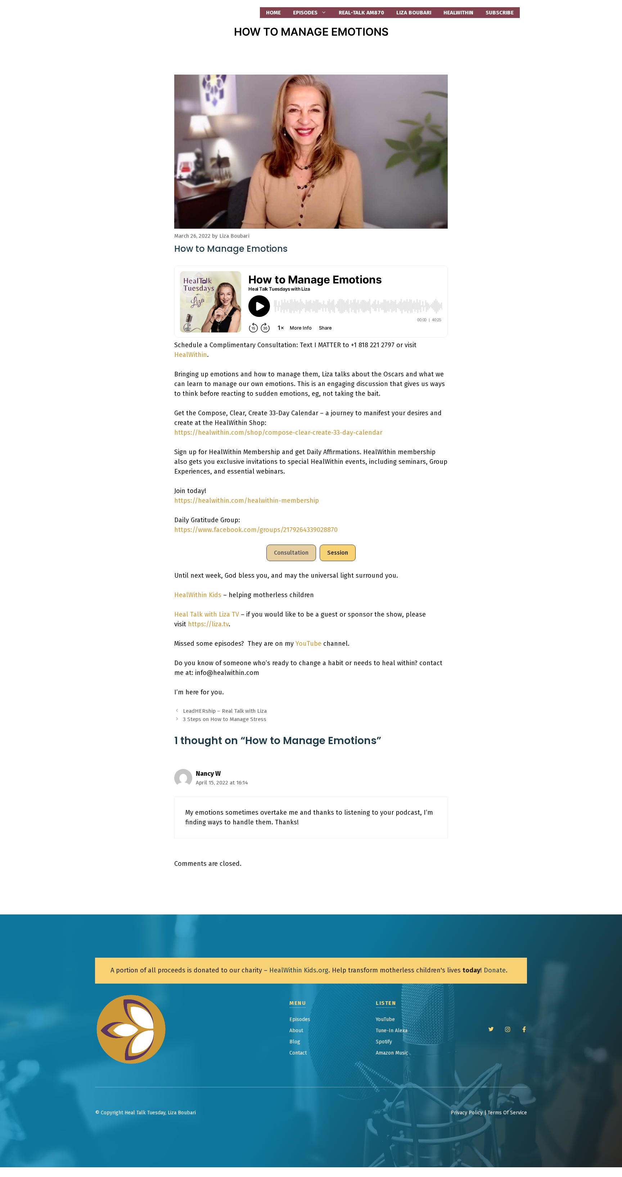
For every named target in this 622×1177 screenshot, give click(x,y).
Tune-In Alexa (391, 1031)
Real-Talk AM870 (361, 12)
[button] (291, 553)
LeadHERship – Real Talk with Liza (225, 711)
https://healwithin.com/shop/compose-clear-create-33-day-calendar (278, 433)
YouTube (308, 644)
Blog (294, 1042)
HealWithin (458, 12)
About (296, 1031)
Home (273, 12)
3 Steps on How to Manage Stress (224, 719)
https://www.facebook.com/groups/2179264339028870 (256, 530)
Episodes (299, 1019)
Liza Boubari (413, 12)
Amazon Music (392, 1053)
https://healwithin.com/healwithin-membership (246, 501)
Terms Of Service (507, 1113)
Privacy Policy (467, 1113)
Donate (495, 970)
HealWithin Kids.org (298, 970)
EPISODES (305, 12)
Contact (298, 1053)
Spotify (384, 1042)
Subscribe (500, 12)
